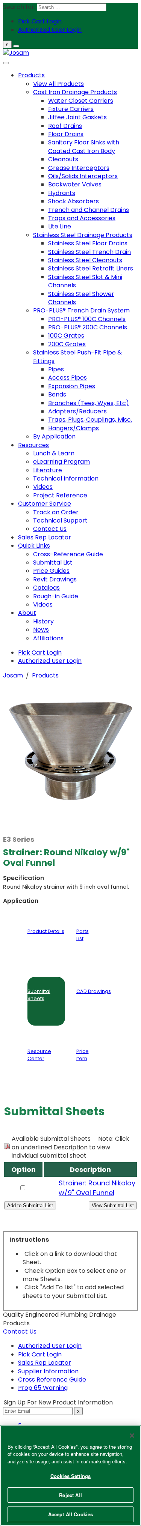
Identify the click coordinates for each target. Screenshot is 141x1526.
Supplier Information (48, 1371)
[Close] (132, 1435)
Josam (13, 675)
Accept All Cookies (70, 1514)
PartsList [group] (82, 935)
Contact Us (19, 1331)
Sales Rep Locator (44, 1362)
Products (45, 675)
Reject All (70, 1495)
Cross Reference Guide (52, 1379)
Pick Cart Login (40, 1354)
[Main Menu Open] (16, 46)
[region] (70, 1475)
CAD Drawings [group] (93, 991)
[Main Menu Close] (6, 63)
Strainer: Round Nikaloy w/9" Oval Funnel (97, 1187)
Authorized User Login (50, 1345)
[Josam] (16, 52)
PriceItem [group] (82, 1055)
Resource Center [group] (39, 1055)
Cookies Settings (70, 1475)
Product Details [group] (45, 931)
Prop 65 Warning (43, 1387)
